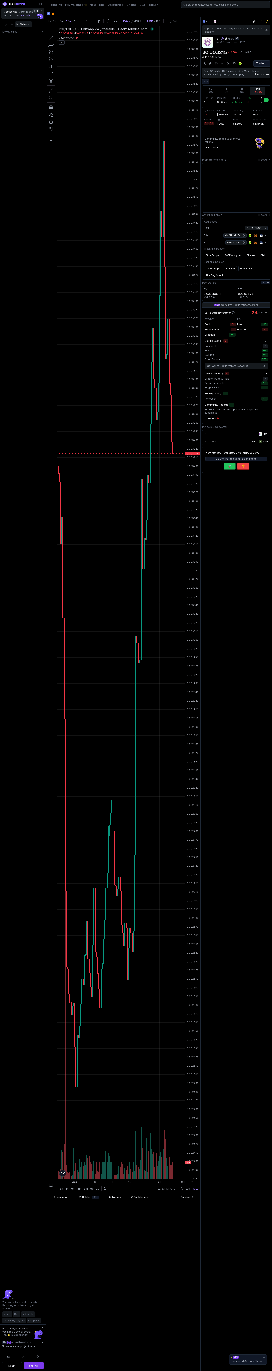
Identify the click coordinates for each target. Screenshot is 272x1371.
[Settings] (37, 1356)
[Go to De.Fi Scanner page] (222, 373)
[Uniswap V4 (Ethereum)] (215, 21)
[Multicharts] (8, 1356)
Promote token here (214, 159)
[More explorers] (266, 235)
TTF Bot (230, 268)
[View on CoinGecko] (240, 63)
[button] (71, 1204)
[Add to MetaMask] (255, 235)
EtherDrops (212, 255)
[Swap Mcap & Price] (203, 57)
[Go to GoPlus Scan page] (221, 341)
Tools (152, 4)
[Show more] (266, 341)
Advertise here (211, 215)
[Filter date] (75, 1204)
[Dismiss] (41, 10)
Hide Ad (263, 159)
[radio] (252, 441)
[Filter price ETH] (114, 1204)
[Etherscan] (261, 235)
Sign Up (34, 1365)
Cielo (263, 255)
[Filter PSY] (158, 1204)
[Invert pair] (237, 38)
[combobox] (225, 4)
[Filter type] (92, 1204)
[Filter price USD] (138, 1204)
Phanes (251, 255)
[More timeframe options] (267, 91)
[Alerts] (22, 1356)
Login (11, 1365)
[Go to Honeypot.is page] (221, 393)
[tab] (60, 1197)
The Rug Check (215, 275)
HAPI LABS (246, 268)
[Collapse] (40, 4)
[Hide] (266, 313)
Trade (260, 63)
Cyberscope (213, 268)
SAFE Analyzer (233, 255)
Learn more (262, 74)
